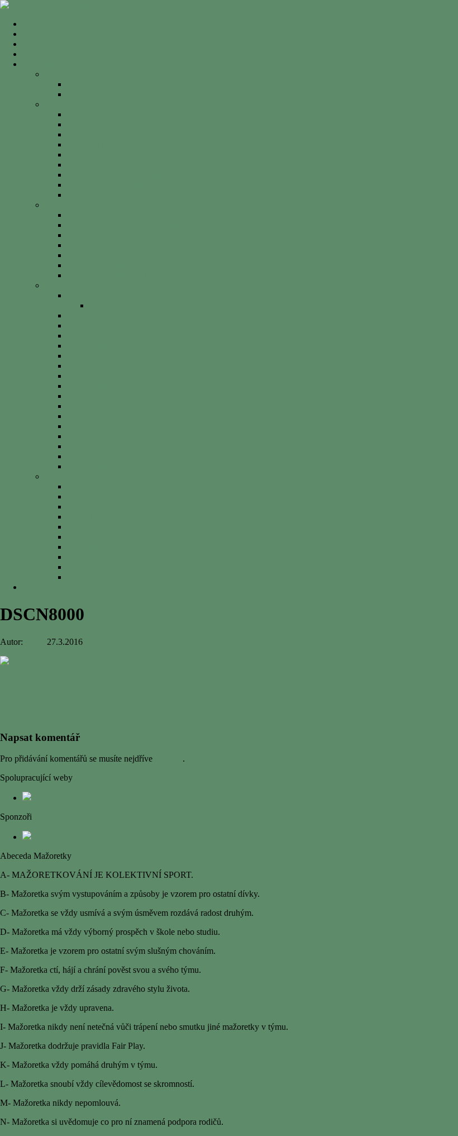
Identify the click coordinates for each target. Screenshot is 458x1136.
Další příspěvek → (33, 715)
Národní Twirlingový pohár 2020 (125, 94)
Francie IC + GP (96, 124)
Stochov (81, 406)
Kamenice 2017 (95, 315)
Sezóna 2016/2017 (78, 285)
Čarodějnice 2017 (98, 345)
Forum (34, 54)
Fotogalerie (42, 64)
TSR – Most (89, 396)
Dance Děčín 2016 (100, 557)
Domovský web (50, 34)
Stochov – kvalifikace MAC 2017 (127, 265)
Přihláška (38, 587)
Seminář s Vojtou (97, 416)
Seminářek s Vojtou (101, 325)
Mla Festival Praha (100, 506)
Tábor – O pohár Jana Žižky (117, 446)
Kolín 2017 (87, 365)
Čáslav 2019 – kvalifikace (113, 184)
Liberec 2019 (90, 164)
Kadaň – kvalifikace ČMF (113, 255)
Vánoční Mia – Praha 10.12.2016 (126, 426)
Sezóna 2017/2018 (78, 205)
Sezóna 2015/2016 (78, 476)
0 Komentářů (108, 642)
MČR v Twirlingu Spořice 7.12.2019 (132, 114)
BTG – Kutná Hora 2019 (111, 144)
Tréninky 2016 (93, 516)
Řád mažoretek (48, 44)
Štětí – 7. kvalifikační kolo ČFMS (126, 275)
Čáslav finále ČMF (100, 245)
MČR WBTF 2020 (101, 84)
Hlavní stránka (48, 23)
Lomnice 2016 (92, 436)
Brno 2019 (86, 134)
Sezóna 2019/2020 (78, 74)
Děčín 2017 (87, 376)
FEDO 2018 (89, 215)
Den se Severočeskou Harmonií (123, 225)
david (35, 642)
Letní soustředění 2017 (107, 295)
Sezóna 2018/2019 (78, 104)
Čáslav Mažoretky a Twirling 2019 (128, 174)
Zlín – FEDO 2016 (101, 456)
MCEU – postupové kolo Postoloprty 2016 (143, 526)
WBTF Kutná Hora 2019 (111, 154)
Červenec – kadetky (124, 305)
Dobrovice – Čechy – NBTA (118, 355)
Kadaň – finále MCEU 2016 (117, 577)
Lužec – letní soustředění (111, 466)
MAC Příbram (92, 386)
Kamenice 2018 (95, 235)
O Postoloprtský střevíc (108, 547)
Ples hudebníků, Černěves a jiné (123, 496)
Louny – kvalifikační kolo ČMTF (126, 335)
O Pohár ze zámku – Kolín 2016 (124, 567)
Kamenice (85, 486)
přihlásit (169, 758)
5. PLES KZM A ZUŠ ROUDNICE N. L (141, 536)
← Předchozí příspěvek (41, 696)
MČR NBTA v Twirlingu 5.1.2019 (128, 194)
